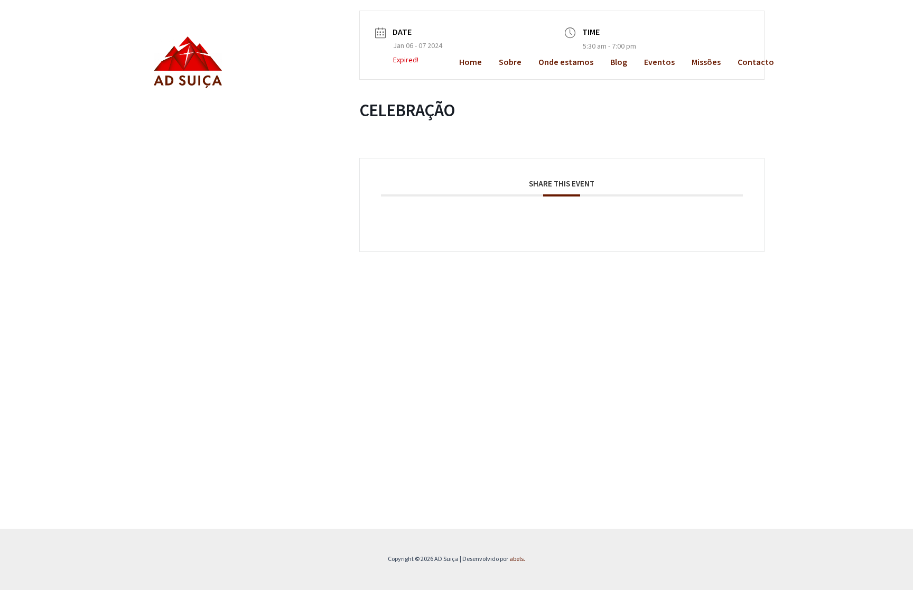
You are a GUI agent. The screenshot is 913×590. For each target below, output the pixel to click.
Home (470, 62)
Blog (618, 62)
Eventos (659, 62)
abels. (517, 559)
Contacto (756, 62)
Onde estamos (565, 62)
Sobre (510, 62)
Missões (706, 62)
